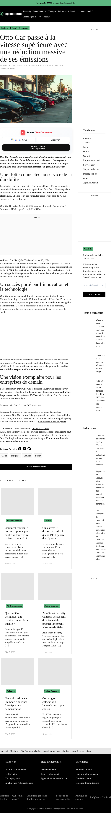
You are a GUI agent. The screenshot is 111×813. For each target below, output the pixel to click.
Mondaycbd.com (84, 769)
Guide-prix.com (83, 778)
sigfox (86, 151)
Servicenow (89, 164)
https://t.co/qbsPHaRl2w (29, 209)
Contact (98, 797)
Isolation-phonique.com (87, 774)
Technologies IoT (30, 17)
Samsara (27, 456)
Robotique (11, 691)
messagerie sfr (90, 173)
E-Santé (13, 28)
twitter (38, 456)
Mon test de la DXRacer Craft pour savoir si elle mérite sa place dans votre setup (100, 333)
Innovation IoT (87, 11)
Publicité (106, 797)
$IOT (13, 209)
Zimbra (86, 142)
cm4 (85, 178)
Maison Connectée (14, 521)
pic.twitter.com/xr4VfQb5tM (52, 421)
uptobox (87, 138)
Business (4, 28)
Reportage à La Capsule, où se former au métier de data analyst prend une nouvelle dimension (100, 487)
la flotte (45, 305)
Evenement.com (48, 769)
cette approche (41, 366)
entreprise (15, 456)
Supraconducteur (91, 169)
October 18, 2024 (40, 260)
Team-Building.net (50, 774)
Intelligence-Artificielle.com (19, 782)
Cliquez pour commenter (36, 467)
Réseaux (46, 17)
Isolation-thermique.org (87, 782)
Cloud (4, 456)
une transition (57, 388)
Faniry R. (7, 65)
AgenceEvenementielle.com (54, 778)
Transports (23, 28)
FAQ (92, 797)
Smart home (38, 11)
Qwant (86, 156)
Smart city (27, 11)
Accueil (4, 751)
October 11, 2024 (40, 428)
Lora (85, 147)
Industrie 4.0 (63, 11)
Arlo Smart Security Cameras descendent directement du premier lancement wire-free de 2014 (54, 620)
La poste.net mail (91, 160)
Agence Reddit (90, 182)
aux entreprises (62, 186)
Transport (52, 11)
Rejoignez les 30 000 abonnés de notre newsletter (55, 3)
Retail (72, 11)
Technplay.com (12, 778)
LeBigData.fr (11, 774)
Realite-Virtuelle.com (16, 769)
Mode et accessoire (14, 606)
